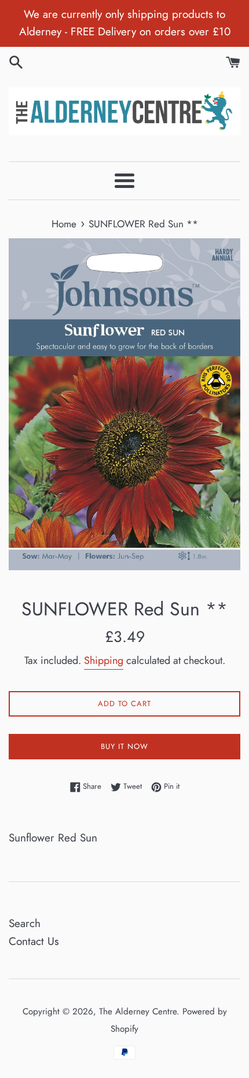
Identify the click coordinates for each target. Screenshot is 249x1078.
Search (25, 923)
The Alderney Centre (138, 1011)
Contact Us (34, 941)
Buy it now (124, 746)
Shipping (103, 660)
